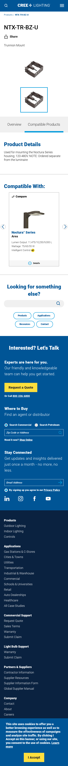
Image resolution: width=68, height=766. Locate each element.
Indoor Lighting (13, 531)
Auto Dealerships (15, 595)
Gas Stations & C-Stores (19, 551)
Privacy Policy (52, 490)
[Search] (6, 5)
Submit (60, 482)
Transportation (13, 568)
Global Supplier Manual (19, 688)
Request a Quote (21, 387)
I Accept (34, 757)
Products (8, 15)
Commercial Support (18, 615)
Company (10, 698)
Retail (7, 589)
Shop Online (26, 439)
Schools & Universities (18, 584)
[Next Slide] (64, 226)
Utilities (9, 562)
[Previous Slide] (3, 226)
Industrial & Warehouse (19, 573)
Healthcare (11, 600)
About (8, 709)
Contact (45, 324)
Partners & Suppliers (18, 667)
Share (14, 36)
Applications (43, 315)
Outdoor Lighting (15, 525)
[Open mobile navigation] (62, 5)
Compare (21, 196)
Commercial (12, 578)
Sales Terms (12, 626)
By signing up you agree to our (34, 490)
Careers (9, 714)
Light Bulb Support (16, 646)
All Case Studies (14, 605)
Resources (24, 324)
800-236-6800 (21, 396)
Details (36, 263)
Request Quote (13, 620)
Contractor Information (19, 672)
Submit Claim (13, 637)
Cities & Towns (13, 557)
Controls (9, 536)
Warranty (10, 631)
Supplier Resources (16, 678)
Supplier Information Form (21, 683)
